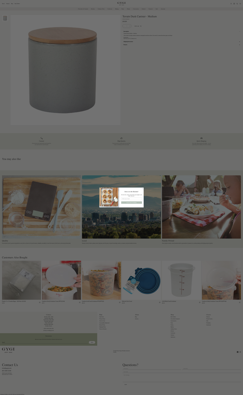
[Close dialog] (142, 188)
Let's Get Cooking (132, 202)
